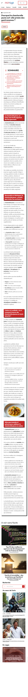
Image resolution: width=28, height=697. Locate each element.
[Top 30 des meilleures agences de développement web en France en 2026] (14, 535)
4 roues (4, 613)
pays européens (16, 64)
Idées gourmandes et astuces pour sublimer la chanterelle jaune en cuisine (14, 86)
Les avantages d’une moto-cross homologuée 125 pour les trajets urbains (13, 616)
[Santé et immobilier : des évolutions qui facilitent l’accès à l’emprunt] (14, 563)
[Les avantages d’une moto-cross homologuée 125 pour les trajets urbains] (14, 602)
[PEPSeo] (9, 3)
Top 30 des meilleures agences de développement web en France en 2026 (14, 549)
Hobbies (5, 26)
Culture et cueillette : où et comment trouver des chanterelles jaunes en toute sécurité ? (14, 82)
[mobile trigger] (2, 3)
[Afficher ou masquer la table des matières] (21, 70)
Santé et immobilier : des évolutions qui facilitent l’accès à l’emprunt (14, 577)
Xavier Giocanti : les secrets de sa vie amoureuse (13, 641)
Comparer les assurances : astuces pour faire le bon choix (14, 658)
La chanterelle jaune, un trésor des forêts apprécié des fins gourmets (14, 74)
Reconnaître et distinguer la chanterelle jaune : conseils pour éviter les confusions (13, 78)
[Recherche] (21, 3)
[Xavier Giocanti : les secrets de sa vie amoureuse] (14, 628)
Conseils (4, 639)
